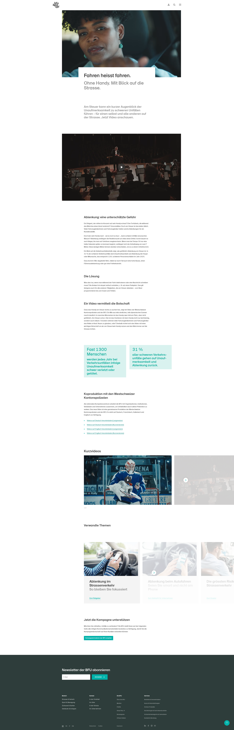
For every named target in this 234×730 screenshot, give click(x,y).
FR (66, 726)
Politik (119, 707)
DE (63, 726)
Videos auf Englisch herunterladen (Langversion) (105, 429)
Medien (119, 703)
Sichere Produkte (149, 707)
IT (69, 726)
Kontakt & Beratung (150, 718)
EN (73, 726)
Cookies (100, 726)
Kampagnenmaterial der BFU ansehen (98, 638)
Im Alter (92, 702)
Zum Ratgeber (95, 598)
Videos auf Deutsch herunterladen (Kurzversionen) (105, 425)
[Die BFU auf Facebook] (148, 726)
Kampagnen (121, 714)
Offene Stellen (121, 718)
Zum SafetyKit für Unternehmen (160, 598)
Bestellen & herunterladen (152, 699)
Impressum (119, 726)
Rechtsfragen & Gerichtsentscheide (155, 710)
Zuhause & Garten (68, 706)
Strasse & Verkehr (68, 699)
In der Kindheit (94, 699)
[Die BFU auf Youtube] (155, 726)
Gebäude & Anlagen (69, 709)
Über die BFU (121, 699)
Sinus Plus (120, 710)
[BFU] (56, 5)
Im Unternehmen (95, 709)
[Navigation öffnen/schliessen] (180, 4)
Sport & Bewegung (68, 702)
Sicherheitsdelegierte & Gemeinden (155, 714)
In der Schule (94, 706)
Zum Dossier (211, 598)
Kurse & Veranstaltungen (152, 703)
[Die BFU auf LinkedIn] (145, 726)
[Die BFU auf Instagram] (151, 726)
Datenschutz (92, 726)
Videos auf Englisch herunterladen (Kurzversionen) (105, 433)
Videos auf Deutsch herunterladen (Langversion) (104, 420)
